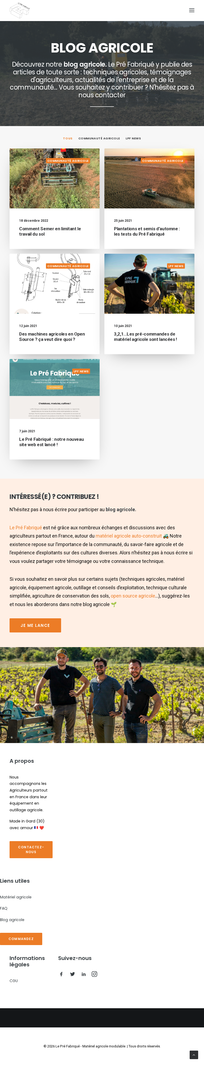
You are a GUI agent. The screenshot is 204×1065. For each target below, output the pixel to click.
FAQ (3, 908)
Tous (67, 138)
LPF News (133, 138)
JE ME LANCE (35, 625)
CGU (14, 980)
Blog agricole (12, 919)
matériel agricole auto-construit (129, 536)
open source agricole (133, 596)
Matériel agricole (16, 897)
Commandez (21, 939)
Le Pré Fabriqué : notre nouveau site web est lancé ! (51, 442)
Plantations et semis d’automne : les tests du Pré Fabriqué (147, 231)
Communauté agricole (99, 138)
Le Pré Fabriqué (26, 527)
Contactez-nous (31, 849)
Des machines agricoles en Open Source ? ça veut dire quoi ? (52, 336)
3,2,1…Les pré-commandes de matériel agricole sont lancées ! (145, 336)
